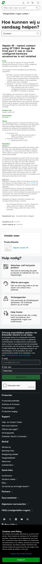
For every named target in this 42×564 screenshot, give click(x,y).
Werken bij (6, 447)
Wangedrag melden (10, 454)
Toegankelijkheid (8, 458)
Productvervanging (9, 411)
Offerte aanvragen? (10, 429)
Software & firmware (10, 404)
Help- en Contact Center (12, 422)
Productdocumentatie (10, 401)
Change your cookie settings (21, 553)
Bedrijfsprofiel (8, 451)
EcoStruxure (7, 476)
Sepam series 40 (20, 247)
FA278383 (32, 183)
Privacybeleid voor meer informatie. (18, 355)
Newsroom (6, 461)
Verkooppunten (8, 433)
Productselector (8, 408)
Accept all (21, 560)
